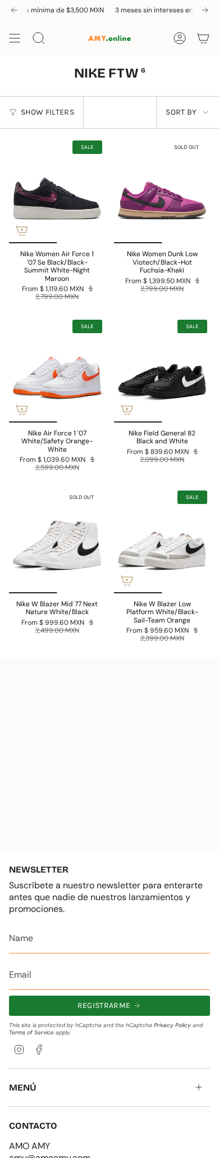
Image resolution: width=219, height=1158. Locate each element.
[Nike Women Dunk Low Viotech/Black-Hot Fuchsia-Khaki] (162, 190)
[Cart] (203, 38)
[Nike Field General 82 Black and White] (162, 370)
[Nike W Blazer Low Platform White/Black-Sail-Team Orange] (162, 540)
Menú (22, 1087)
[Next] (205, 10)
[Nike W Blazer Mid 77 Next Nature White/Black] (57, 540)
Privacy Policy (172, 1025)
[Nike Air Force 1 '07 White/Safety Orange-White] (57, 370)
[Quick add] (22, 230)
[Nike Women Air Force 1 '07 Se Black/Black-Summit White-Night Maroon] (57, 190)
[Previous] (14, 10)
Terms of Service (31, 1032)
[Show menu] (14, 38)
